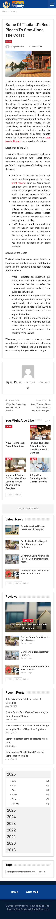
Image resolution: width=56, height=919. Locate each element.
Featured (28, 621)
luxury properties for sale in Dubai (21, 872)
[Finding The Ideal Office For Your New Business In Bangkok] (40, 432)
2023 (11, 823)
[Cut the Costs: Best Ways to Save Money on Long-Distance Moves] (12, 545)
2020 (11, 843)
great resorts (19, 183)
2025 (11, 810)
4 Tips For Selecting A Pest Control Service (15, 407)
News (8, 42)
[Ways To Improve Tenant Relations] (15, 432)
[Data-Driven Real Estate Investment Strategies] (12, 530)
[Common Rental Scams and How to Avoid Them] (12, 574)
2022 (11, 830)
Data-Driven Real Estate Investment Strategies (28, 626)
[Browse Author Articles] (28, 371)
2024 (11, 817)
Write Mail (32, 892)
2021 (11, 837)
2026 (11, 774)
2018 (11, 850)
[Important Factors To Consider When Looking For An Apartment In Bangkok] (15, 465)
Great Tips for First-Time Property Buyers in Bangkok (40, 407)
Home (14, 892)
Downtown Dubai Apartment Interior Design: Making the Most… (35, 559)
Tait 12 (42, 872)
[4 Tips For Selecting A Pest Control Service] (40, 465)
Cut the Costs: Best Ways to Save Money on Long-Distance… (34, 544)
